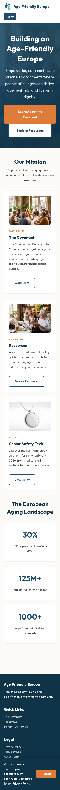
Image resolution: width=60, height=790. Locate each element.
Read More (21, 283)
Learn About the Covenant (30, 114)
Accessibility (12, 756)
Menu (10, 16)
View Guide (22, 479)
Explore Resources (30, 130)
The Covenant (13, 717)
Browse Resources (26, 381)
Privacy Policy (12, 747)
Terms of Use (12, 752)
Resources (10, 722)
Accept (46, 773)
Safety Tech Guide (16, 726)
